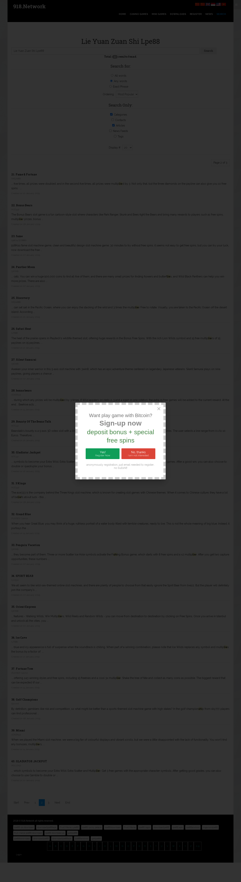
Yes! (102, 453)
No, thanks (138, 453)
